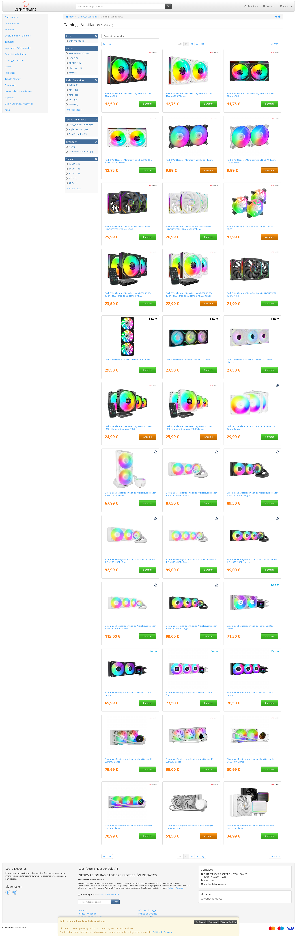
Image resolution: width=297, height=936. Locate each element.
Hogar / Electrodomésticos (18, 91)
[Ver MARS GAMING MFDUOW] (252, 136)
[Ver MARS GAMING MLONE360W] (130, 802)
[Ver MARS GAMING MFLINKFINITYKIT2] (252, 270)
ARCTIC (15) (75, 63)
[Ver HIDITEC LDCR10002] (252, 669)
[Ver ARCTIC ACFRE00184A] (252, 536)
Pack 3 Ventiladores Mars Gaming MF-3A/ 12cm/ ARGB (250, 228)
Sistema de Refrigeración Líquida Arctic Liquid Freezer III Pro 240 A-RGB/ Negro (252, 494)
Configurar (200, 922)
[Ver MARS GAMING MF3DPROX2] (130, 70)
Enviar (115, 901)
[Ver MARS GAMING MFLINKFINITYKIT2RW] (191, 203)
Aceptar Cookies (228, 922)
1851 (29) (73, 99)
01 (186, 44)
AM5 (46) (73, 94)
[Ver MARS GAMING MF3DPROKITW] (191, 270)
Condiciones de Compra (90, 916)
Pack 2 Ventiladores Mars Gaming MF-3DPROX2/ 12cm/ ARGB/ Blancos (189, 94)
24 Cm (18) (74, 168)
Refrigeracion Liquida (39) (81, 124)
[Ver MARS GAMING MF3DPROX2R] (252, 70)
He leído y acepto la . (100, 894)
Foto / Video (11, 85)
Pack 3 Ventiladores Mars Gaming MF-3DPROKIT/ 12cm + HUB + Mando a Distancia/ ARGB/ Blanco (189, 294)
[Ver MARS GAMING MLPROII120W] (252, 802)
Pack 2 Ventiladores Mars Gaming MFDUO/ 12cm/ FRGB (189, 161)
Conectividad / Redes (15, 54)
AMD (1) (73, 72)
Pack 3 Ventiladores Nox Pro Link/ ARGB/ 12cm (188, 359)
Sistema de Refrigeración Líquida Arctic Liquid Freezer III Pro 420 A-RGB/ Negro (191, 627)
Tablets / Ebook (13, 78)
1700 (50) (73, 84)
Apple (7, 109)
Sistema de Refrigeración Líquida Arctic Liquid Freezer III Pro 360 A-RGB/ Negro (252, 560)
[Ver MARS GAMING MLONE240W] (252, 735)
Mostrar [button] (274, 44)
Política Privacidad (87, 913)
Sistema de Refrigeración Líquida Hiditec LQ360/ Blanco (189, 694)
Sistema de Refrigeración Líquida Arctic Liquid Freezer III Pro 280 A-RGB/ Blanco (130, 560)
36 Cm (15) (74, 173)
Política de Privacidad (175, 888)
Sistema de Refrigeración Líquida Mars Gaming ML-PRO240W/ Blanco (190, 827)
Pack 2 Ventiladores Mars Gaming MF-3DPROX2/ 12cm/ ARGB (128, 94)
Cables (8, 66)
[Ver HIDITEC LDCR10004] (130, 669)
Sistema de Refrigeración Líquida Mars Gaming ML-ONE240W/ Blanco (251, 760)
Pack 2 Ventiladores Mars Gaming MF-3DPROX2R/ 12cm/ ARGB (250, 94)
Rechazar (213, 922)
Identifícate (252, 6)
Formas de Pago (146, 916)
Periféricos (10, 72)
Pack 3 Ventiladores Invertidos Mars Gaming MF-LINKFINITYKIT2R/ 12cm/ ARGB (128, 228)
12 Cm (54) (74, 163)
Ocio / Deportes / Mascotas (19, 103)
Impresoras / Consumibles (18, 48)
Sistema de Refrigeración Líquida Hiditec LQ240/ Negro (128, 694)
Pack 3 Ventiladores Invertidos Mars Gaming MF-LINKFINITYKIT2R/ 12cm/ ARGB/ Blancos (189, 228)
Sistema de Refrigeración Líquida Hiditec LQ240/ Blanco (250, 627)
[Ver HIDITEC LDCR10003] (252, 602)
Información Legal (147, 910)
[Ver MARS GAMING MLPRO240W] (191, 802)
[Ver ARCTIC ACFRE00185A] (191, 602)
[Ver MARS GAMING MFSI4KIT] (130, 403)
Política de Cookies (162, 932)
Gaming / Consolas (14, 60)
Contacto (270, 6)
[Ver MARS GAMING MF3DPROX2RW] (130, 136)
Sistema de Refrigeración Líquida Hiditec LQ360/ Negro (250, 694)
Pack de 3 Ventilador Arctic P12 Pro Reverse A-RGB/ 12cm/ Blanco (251, 427)
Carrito (287, 6)
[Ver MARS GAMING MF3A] (252, 203)
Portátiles (9, 29)
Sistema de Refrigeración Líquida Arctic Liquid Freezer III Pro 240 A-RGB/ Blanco (191, 494)
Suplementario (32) (78, 129)
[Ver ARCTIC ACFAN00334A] (252, 403)
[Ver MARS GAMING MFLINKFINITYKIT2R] (130, 203)
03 (197, 44)
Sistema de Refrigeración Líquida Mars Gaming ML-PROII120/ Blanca (251, 827)
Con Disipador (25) (78, 134)
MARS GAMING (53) (79, 53)
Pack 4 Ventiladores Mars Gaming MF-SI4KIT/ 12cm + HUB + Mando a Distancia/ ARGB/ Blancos (191, 427)
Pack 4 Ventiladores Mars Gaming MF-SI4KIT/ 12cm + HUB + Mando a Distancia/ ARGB (130, 427)
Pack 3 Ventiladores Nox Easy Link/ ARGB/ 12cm (127, 359)
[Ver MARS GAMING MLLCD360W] (191, 735)
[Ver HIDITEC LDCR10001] (191, 669)
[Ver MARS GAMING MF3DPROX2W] (191, 70)
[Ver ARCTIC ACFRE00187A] (130, 536)
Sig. (202, 44)
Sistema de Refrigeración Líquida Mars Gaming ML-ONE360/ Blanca (129, 827)
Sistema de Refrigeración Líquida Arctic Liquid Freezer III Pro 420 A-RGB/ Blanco (130, 627)
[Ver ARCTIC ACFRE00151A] (130, 469)
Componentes (12, 23)
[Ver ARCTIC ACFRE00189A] (130, 602)
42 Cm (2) (73, 183)
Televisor (9, 41)
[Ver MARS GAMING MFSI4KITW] (191, 403)
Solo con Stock (76, 40)
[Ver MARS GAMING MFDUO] (191, 136)
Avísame (208, 170)
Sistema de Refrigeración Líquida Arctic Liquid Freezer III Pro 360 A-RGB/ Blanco (191, 560)
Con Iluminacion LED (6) (81, 151)
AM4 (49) (73, 89)
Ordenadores (11, 17)
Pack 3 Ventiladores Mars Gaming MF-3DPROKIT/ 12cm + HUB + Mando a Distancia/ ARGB (128, 294)
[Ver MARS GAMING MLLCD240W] (130, 735)
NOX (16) (73, 58)
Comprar (147, 103)
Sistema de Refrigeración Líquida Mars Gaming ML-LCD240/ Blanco (129, 760)
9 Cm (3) (73, 178)
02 (192, 44)
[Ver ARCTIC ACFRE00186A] (191, 469)
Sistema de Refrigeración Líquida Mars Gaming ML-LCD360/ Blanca (190, 760)
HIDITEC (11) (75, 67)
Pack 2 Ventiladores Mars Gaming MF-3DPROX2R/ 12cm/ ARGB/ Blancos (128, 161)
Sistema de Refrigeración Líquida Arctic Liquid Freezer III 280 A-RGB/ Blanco (130, 494)
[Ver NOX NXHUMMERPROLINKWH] (252, 336)
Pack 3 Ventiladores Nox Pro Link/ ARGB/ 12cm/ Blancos (249, 361)
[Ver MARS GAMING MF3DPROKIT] (130, 270)
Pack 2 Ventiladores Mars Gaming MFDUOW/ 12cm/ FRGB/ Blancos (251, 161)
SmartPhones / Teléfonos (18, 35)
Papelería (9, 97)
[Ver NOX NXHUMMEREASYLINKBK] (130, 336)
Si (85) (72, 146)
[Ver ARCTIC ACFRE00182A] (252, 469)
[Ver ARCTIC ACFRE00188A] (191, 536)
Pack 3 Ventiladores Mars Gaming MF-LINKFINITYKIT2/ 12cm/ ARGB (252, 294)
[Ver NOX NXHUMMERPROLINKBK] (191, 336)
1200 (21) (73, 104)
